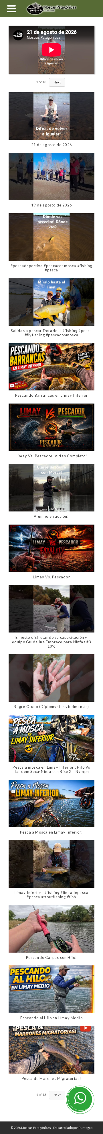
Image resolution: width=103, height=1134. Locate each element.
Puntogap (85, 1127)
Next (57, 82)
